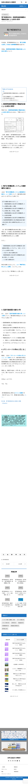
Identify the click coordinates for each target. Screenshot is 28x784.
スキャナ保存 (5, 622)
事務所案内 (16, 771)
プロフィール (4, 769)
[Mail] (17, 760)
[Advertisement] (14, 69)
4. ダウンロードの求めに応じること (10, 100)
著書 (2, 771)
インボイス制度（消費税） (8, 619)
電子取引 (5, 628)
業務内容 (15, 766)
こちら (14, 425)
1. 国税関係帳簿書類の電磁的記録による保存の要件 (13, 94)
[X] (10, 760)
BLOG (15, 769)
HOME (3, 766)
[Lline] (16, 554)
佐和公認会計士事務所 (8, 2)
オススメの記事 (20, 639)
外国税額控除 (5, 625)
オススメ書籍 (20, 619)
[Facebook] (12, 760)
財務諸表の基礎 (15, 625)
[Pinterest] (15, 760)
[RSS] (19, 760)
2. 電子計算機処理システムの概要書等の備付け (12, 96)
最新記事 (4, 9)
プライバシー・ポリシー (6, 773)
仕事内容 (13, 622)
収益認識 (20, 622)
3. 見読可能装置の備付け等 (8, 98)
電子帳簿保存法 (5, 14)
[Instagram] (8, 760)
